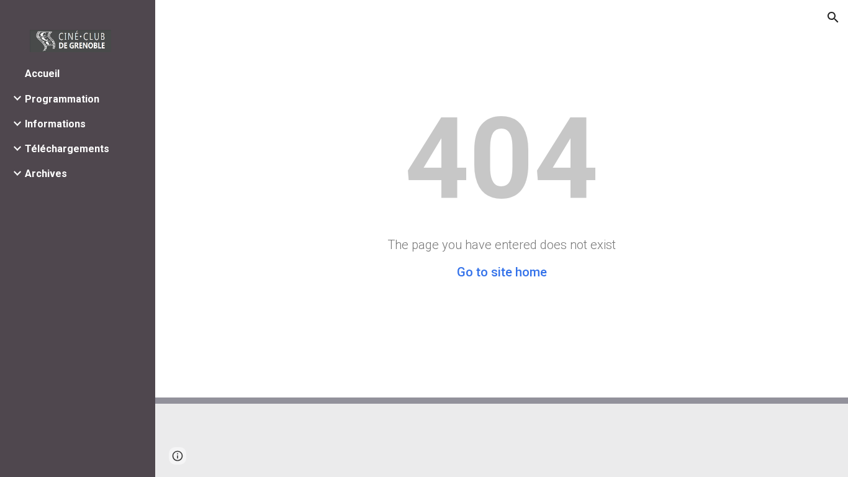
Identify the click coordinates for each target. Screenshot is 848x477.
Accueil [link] (42, 74)
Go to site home (502, 272)
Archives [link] (46, 173)
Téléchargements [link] (67, 149)
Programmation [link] (62, 99)
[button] (833, 17)
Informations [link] (55, 124)
